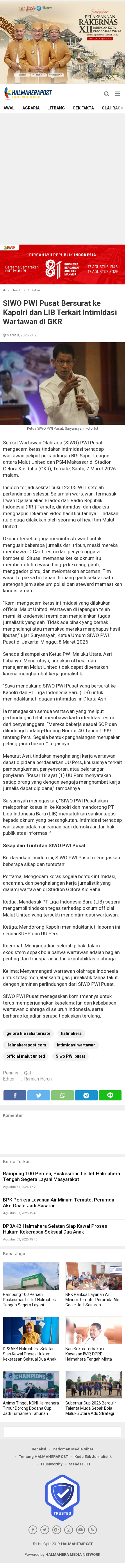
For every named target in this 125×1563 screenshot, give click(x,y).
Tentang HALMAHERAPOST (43, 1456)
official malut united (25, 1056)
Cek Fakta (83, 108)
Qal (27, 1073)
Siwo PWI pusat (70, 1056)
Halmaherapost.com (26, 1045)
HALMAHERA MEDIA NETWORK (72, 1554)
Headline (19, 290)
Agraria (31, 108)
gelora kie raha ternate (28, 1033)
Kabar (35, 290)
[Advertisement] (62, 178)
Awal (9, 108)
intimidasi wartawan (76, 1045)
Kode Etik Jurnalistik (93, 1456)
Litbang (56, 108)
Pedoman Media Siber (73, 1449)
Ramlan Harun (38, 1079)
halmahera (71, 1033)
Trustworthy (51, 1464)
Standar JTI (79, 1464)
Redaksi (39, 1449)
